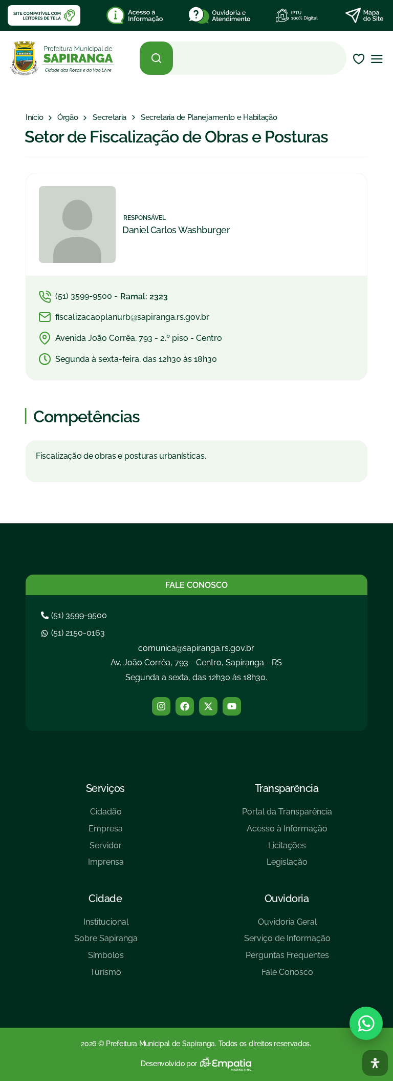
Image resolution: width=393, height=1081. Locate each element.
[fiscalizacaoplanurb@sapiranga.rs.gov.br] (196, 317)
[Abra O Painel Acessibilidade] (375, 1063)
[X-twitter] (208, 706)
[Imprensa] (105, 866)
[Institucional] (106, 925)
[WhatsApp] (366, 1023)
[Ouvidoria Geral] (287, 925)
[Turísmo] (106, 976)
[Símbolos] (106, 959)
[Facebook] (185, 706)
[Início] (34, 117)
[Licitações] (287, 849)
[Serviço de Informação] (287, 942)
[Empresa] (105, 832)
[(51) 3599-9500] (75, 615)
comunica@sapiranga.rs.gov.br (196, 648)
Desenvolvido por (169, 1063)
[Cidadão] (105, 815)
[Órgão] (68, 117)
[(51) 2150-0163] (74, 633)
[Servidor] (105, 849)
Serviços (105, 788)
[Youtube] (232, 706)
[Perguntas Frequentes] (287, 959)
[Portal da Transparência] (287, 815)
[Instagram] (161, 706)
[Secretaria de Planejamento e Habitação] (209, 117)
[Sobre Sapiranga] (106, 942)
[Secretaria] (109, 117)
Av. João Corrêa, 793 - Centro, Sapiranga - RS (196, 662)
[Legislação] (287, 866)
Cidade (105, 898)
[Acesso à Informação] (287, 832)
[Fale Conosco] (287, 976)
